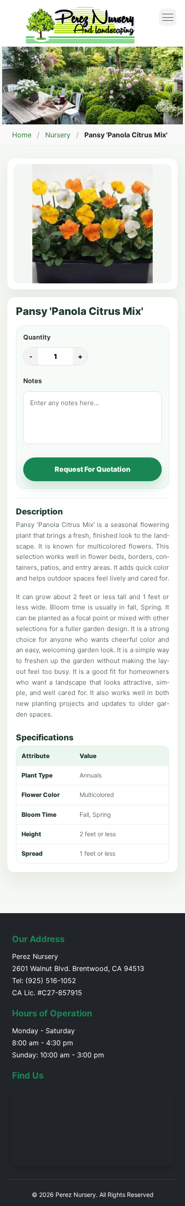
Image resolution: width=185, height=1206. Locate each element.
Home (21, 134)
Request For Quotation (92, 469)
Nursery (58, 134)
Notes (32, 381)
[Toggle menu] (167, 17)
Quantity (37, 337)
